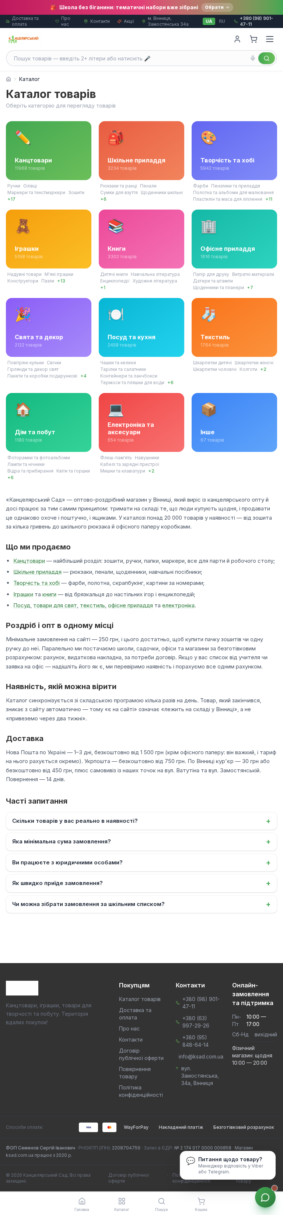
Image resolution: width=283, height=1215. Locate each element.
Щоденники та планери (218, 287)
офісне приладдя (130, 605)
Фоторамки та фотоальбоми (38, 457)
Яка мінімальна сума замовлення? (141, 841)
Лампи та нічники (26, 464)
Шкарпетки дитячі (212, 362)
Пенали (148, 186)
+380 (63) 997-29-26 (195, 1022)
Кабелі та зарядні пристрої (130, 464)
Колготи (248, 369)
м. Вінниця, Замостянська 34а (168, 21)
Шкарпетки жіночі (254, 362)
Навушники (147, 457)
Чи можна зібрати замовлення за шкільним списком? (141, 904)
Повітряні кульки (25, 362)
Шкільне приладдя (37, 571)
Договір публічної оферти (128, 1178)
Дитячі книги (114, 274)
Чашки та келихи (118, 362)
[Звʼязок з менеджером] (265, 1197)
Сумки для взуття (119, 192)
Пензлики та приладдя (235, 186)
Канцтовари (29, 560)
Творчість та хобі (36, 582)
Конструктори (22, 281)
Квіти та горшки (73, 471)
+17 (11, 199)
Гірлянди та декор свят (33, 369)
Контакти (100, 21)
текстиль (92, 605)
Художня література (155, 281)
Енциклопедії (115, 281)
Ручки (13, 186)
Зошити (76, 192)
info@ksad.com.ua (201, 1056)
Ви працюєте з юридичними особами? (141, 862)
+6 (103, 199)
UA (209, 21)
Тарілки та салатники (123, 369)
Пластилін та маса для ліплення (227, 199)
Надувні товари (24, 274)
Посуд (21, 605)
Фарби (200, 186)
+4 (83, 376)
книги (49, 594)
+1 (102, 287)
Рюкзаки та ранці (118, 186)
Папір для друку (211, 274)
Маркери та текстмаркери (36, 192)
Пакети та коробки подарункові (42, 376)
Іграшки (23, 594)
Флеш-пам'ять (116, 457)
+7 (250, 287)
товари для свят (55, 605)
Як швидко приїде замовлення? (141, 883)
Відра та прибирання (30, 471)
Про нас (65, 21)
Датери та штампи (213, 281)
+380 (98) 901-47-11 (201, 1002)
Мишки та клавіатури (122, 471)
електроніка (178, 605)
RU (222, 21)
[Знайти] (266, 58)
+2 (263, 369)
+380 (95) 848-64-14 (195, 1041)
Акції (129, 21)
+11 (268, 199)
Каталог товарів (140, 999)
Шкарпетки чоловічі (215, 369)
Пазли (47, 281)
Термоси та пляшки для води (132, 382)
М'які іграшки (59, 274)
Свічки (54, 362)
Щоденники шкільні (162, 192)
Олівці (30, 186)
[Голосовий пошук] (252, 58)
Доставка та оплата (25, 21)
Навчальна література (155, 274)
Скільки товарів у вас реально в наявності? (141, 821)
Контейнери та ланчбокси (128, 376)
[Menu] (269, 39)
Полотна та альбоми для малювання (233, 192)
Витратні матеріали (253, 274)
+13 (61, 281)
